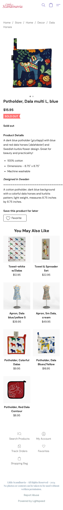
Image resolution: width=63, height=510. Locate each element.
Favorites (43, 451)
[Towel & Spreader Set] (46, 249)
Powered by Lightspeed (31, 501)
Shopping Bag (19, 463)
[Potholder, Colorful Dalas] (16, 342)
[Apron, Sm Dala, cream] (46, 295)
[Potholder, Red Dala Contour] (16, 389)
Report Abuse (31, 495)
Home (7, 22)
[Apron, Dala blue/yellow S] (16, 295)
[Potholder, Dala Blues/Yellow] (46, 342)
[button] (13, 5)
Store (18, 22)
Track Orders (19, 451)
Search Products (19, 438)
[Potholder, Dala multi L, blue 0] (31, 63)
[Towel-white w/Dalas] (16, 249)
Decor (41, 22)
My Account (43, 438)
